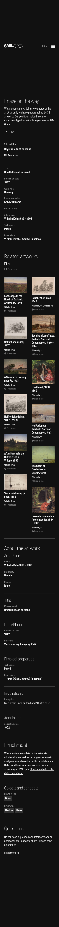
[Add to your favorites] (12, 131)
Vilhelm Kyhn (11, 218)
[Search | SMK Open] (13, 46)
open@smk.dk (11, 852)
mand (8, 798)
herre (19, 810)
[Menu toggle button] (53, 46)
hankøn (9, 810)
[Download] (6, 131)
